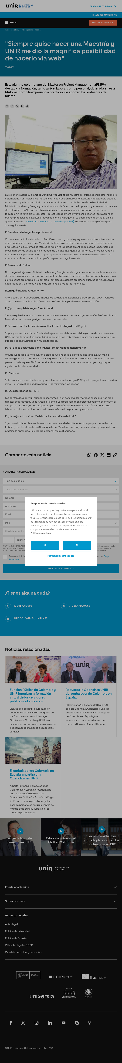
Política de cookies (40, 533)
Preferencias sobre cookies (60, 556)
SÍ (77, 545)
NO (45, 545)
